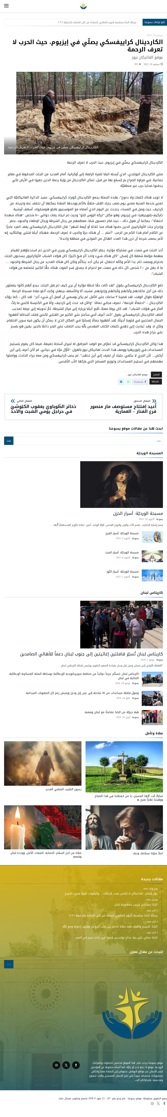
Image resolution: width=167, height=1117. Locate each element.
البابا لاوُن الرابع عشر (100, 1109)
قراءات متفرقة (122, 1109)
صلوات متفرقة (78, 1109)
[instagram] (56, 1065)
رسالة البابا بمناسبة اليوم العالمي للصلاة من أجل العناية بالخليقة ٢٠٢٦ (97, 22)
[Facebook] (76, 1065)
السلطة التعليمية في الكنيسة (149, 1109)
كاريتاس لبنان (60, 1109)
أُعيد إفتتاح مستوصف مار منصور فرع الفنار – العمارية (123, 407)
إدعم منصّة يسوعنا (39, 1109)
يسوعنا (159, 519)
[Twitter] (66, 1065)
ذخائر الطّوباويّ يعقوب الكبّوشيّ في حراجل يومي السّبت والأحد (43, 407)
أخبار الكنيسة (19, 1109)
